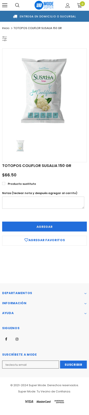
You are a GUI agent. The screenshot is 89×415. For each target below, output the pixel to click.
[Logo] (44, 5)
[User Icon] (67, 5)
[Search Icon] (17, 5)
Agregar (45, 227)
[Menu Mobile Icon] (4, 5)
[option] (44, 90)
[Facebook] (6, 339)
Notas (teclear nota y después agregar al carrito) (39, 193)
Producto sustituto (22, 184)
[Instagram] (17, 339)
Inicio (6, 28)
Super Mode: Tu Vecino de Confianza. (44, 391)
